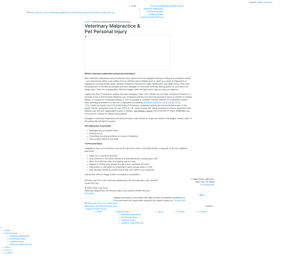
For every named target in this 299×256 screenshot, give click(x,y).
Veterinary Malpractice (153, 8)
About (166, 6)
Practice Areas (157, 6)
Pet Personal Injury (155, 11)
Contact (252, 2)
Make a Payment (265, 2)
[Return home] (105, 206)
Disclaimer (89, 193)
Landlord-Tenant (156, 14)
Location (180, 6)
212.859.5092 (208, 185)
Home (133, 6)
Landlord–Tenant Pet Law (152, 17)
